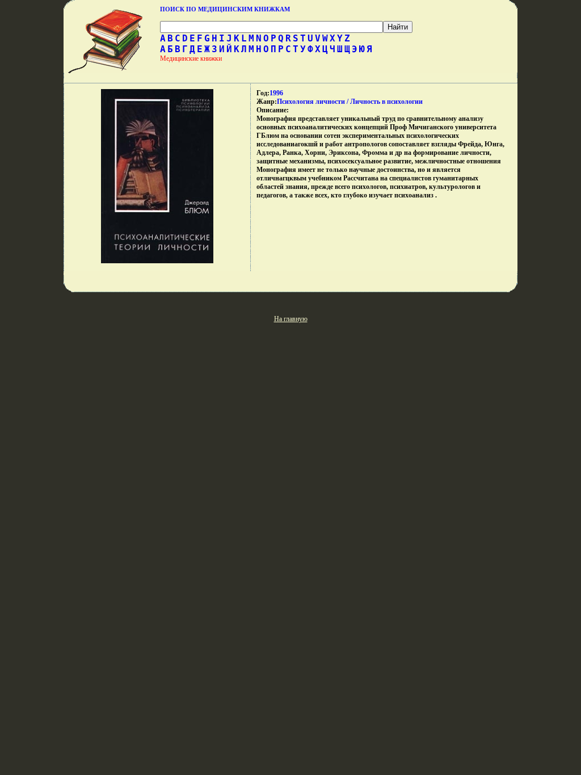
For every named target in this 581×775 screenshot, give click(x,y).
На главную (291, 319)
